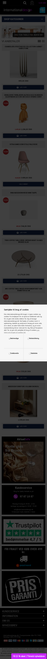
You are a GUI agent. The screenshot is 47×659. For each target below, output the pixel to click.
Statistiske (34, 353)
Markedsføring (34, 338)
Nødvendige (14, 338)
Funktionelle (14, 353)
